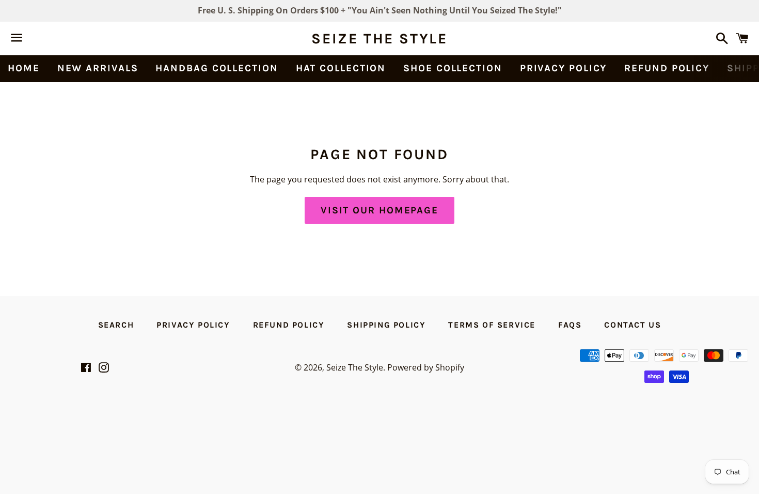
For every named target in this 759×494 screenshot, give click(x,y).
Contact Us (632, 325)
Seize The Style (379, 38)
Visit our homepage (379, 210)
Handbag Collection (216, 68)
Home (24, 68)
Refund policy (666, 68)
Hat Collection (341, 68)
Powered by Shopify (425, 367)
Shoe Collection (452, 68)
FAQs (569, 325)
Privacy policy (563, 68)
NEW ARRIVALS (97, 68)
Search (116, 325)
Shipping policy (386, 325)
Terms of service (491, 325)
